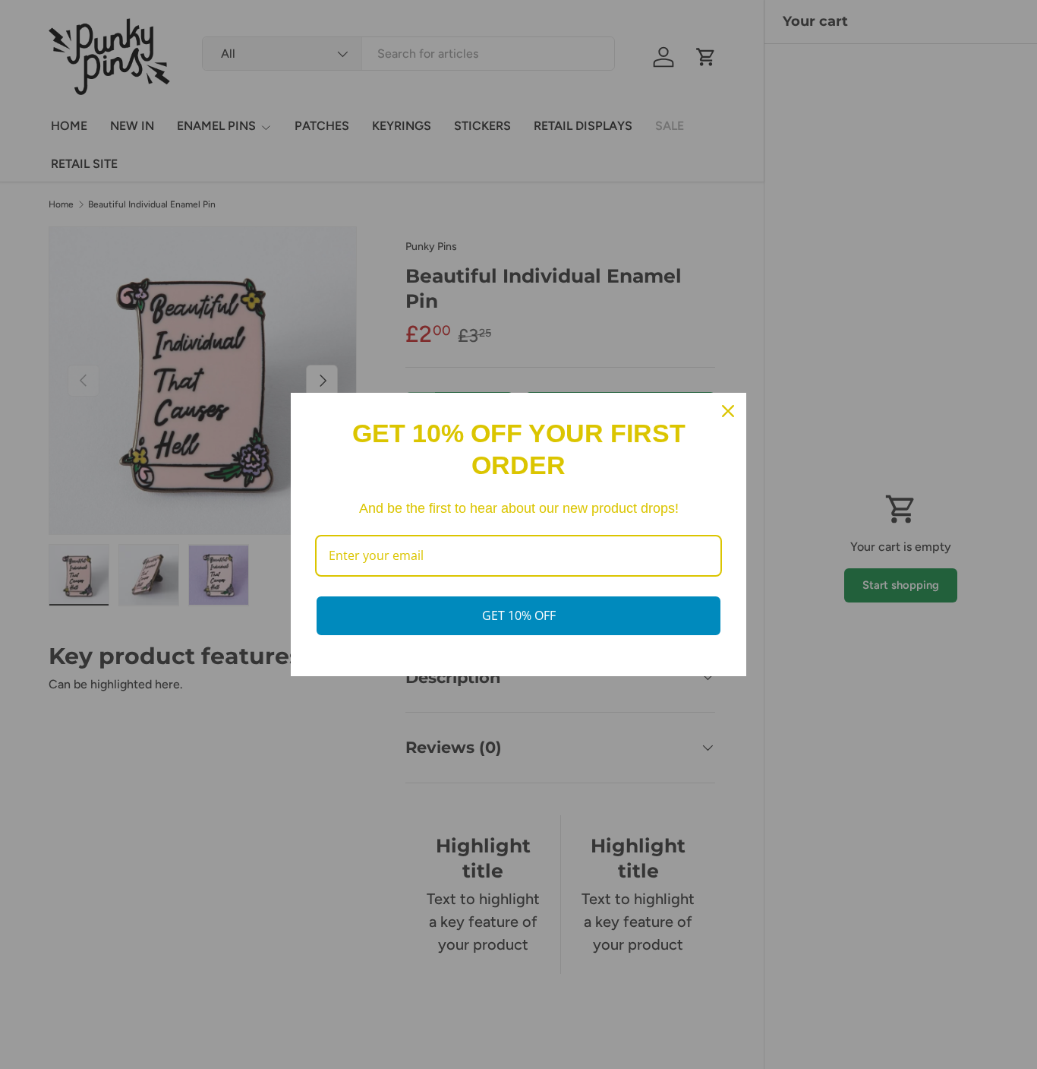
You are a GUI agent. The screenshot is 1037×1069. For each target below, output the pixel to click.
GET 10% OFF (519, 615)
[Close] (728, 411)
